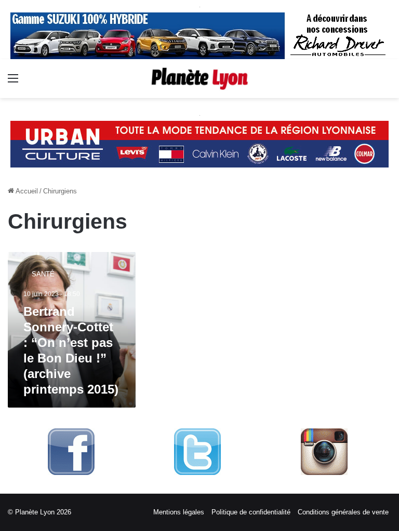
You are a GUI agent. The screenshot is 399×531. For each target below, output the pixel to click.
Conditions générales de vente (343, 512)
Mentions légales (178, 512)
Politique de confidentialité (250, 512)
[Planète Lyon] (199, 78)
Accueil (26, 191)
